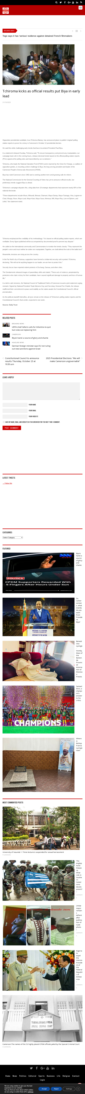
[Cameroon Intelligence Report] (6, 13)
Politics (22, 1075)
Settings (69, 1089)
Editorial (32, 1075)
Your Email (32, 410)
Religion (66, 1075)
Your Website (33, 416)
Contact (76, 1075)
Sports (41, 1075)
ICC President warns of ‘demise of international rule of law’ (31, 36)
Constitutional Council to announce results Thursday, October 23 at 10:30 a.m (21, 361)
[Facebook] (64, 2)
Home (7, 1075)
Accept (44, 1089)
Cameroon (16, 334)
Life (58, 1075)
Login (42, 1079)
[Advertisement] (43, 21)
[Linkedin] (77, 2)
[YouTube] (73, 2)
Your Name (32, 404)
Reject (56, 1089)
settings (30, 1092)
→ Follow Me (7, 483)
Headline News (18, 342)
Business (51, 1075)
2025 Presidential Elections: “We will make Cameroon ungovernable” (64, 360)
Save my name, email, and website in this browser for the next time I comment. (32, 422)
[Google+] (69, 2)
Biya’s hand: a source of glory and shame (30, 338)
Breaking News (18, 324)
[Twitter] (60, 2)
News (15, 1075)
